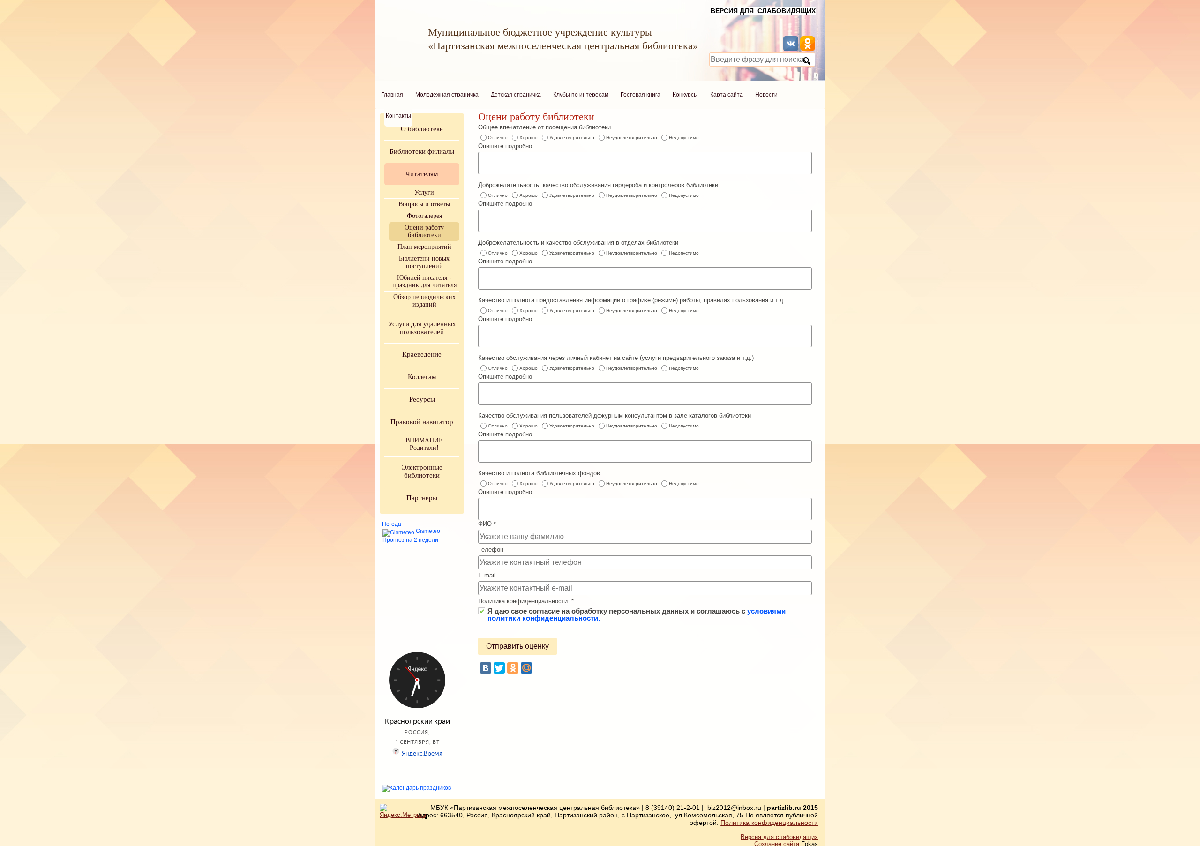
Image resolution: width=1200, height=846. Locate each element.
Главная (392, 94)
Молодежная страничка (447, 94)
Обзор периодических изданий (424, 300)
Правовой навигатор (421, 422)
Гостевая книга (640, 94)
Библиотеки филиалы (422, 151)
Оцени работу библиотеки (424, 231)
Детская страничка (516, 94)
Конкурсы (685, 94)
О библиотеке (422, 129)
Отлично (498, 137)
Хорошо (528, 137)
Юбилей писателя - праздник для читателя (424, 281)
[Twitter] (499, 668)
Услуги (424, 192)
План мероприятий (424, 246)
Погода (391, 524)
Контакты (398, 115)
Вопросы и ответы (424, 204)
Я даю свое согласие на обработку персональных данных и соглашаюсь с (637, 610)
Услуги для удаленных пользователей (422, 328)
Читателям (421, 174)
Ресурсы (422, 399)
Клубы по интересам (580, 94)
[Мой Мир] (526, 668)
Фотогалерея (424, 215)
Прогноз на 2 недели (410, 540)
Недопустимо (684, 137)
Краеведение (422, 354)
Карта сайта (726, 94)
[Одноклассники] (512, 668)
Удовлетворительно (571, 137)
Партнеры (421, 498)
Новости (766, 94)
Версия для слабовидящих (779, 836)
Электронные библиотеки (422, 471)
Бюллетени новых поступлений (424, 262)
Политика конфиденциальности (769, 822)
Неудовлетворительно (631, 137)
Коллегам (422, 377)
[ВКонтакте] (485, 668)
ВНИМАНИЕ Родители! (424, 444)
